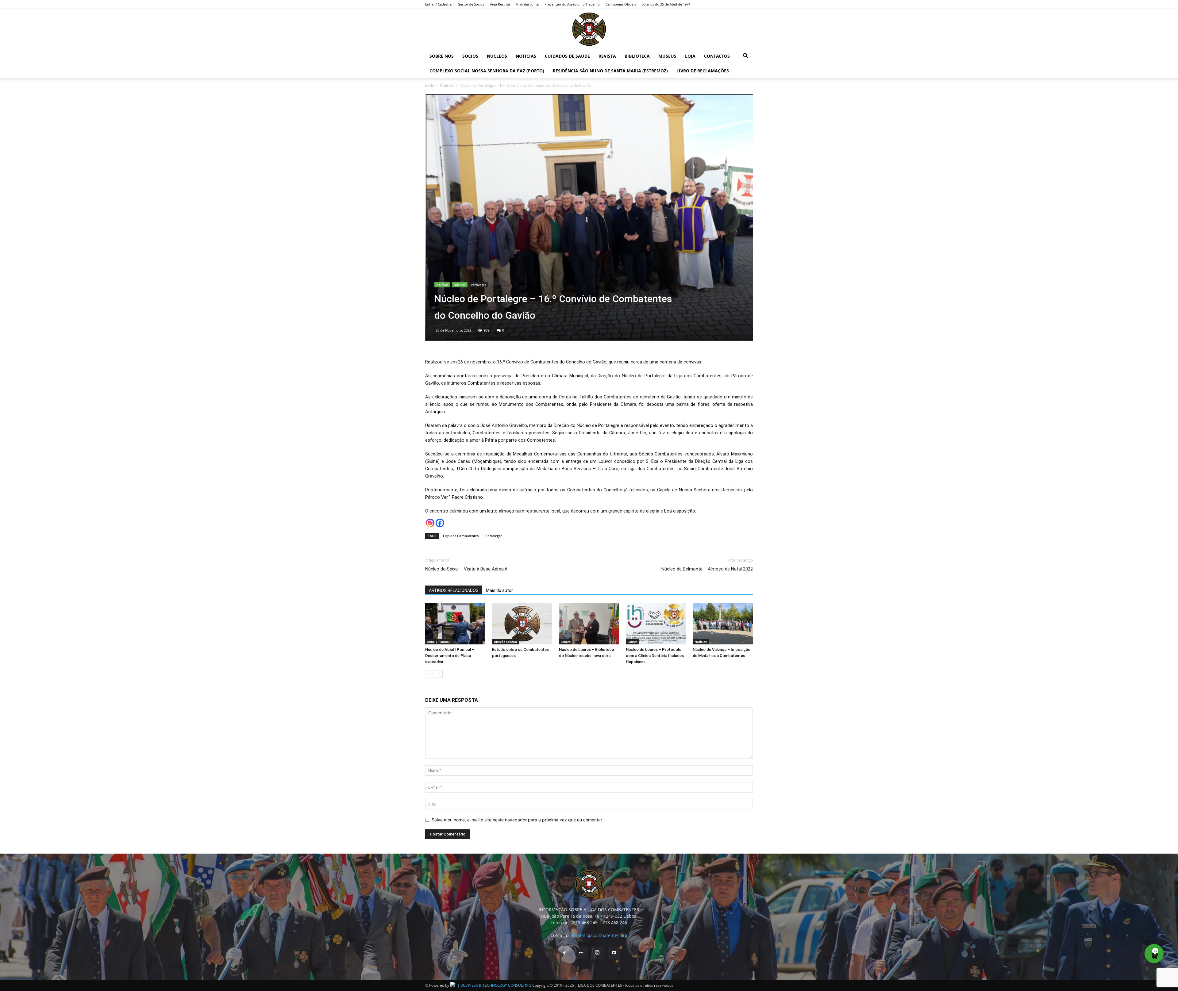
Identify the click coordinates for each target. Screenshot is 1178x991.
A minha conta (527, 4)
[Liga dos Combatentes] (589, 29)
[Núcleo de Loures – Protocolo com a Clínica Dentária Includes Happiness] (656, 623)
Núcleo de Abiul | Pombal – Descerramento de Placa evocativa (449, 655)
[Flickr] (581, 953)
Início (429, 85)
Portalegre (478, 284)
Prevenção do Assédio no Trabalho (572, 4)
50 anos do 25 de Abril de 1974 (666, 4)
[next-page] (439, 674)
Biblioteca (637, 56)
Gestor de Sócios (471, 4)
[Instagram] (430, 523)
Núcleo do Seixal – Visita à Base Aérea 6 (467, 569)
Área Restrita (500, 4)
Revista (607, 56)
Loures (566, 642)
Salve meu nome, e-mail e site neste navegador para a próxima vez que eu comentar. (517, 819)
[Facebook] (440, 523)
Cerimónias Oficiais (621, 4)
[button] (745, 57)
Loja (690, 56)
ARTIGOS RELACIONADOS (454, 590)
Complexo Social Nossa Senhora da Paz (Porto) (486, 71)
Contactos (717, 56)
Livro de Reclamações (702, 71)
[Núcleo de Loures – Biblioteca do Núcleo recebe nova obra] (589, 623)
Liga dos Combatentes (461, 535)
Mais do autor (499, 590)
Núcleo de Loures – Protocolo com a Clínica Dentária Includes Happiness (655, 655)
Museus (667, 56)
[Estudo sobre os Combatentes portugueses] (522, 623)
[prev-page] (429, 674)
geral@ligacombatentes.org (599, 935)
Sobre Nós (441, 56)
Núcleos (497, 56)
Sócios (470, 56)
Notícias (526, 56)
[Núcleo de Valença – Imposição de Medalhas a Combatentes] (723, 623)
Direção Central (505, 642)
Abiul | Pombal (438, 642)
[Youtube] (614, 953)
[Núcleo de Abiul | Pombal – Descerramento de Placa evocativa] (455, 623)
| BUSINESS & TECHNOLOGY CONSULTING (494, 985)
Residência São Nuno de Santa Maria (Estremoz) (610, 71)
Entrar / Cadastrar (439, 4)
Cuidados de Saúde (567, 56)
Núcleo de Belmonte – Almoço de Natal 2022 (707, 569)
